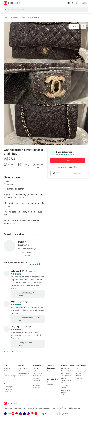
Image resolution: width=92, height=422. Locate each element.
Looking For (8, 389)
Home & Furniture (38, 376)
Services (50, 384)
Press (24, 408)
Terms (59, 408)
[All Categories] (68, 3)
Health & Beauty (23, 373)
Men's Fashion (23, 368)
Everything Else (9, 387)
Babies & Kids (37, 373)
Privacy (64, 408)
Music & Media (66, 373)
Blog (5, 373)
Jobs (48, 382)
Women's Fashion (24, 371)
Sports (63, 378)
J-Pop (63, 395)
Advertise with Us (49, 408)
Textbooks (36, 383)
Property (78, 376)
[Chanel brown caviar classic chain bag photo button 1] (46, 42)
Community (8, 391)
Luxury (20, 376)
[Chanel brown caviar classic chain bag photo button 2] (46, 83)
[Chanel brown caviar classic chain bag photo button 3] (46, 124)
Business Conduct (75, 408)
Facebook (7, 368)
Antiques (64, 388)
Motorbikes (79, 378)
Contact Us (17, 408)
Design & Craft (66, 371)
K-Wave (63, 392)
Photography (65, 368)
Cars (77, 368)
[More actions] (83, 26)
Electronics (50, 371)
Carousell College (10, 376)
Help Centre (8, 408)
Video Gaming (66, 380)
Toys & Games (66, 376)
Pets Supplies (65, 390)
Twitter (6, 371)
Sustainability (32, 408)
